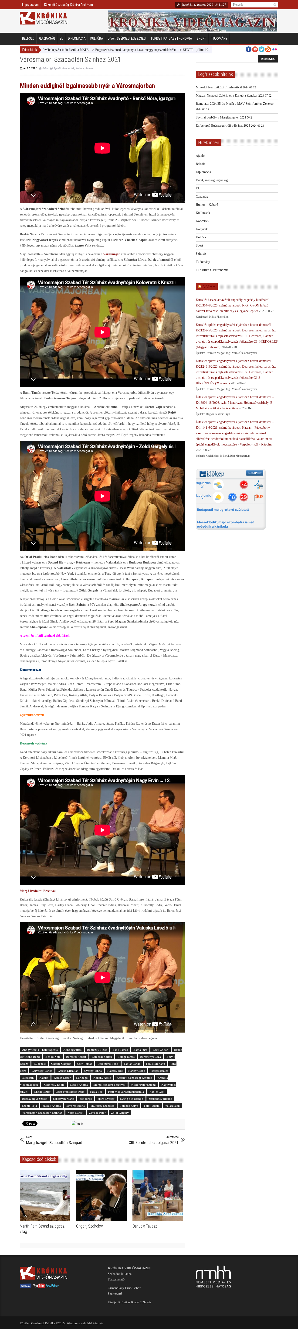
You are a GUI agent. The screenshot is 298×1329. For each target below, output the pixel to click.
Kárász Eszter (62, 1077)
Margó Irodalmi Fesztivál (109, 1084)
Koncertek (68, 68)
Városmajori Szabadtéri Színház (42, 1112)
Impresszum (30, 5)
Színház (90, 68)
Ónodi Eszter (42, 1091)
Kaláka (43, 1077)
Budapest (40, 1063)
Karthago (82, 1077)
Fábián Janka (132, 1063)
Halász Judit (115, 1070)
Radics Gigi (156, 1091)
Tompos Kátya (129, 1105)
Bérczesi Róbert (76, 1056)
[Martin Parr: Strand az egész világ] (46, 1195)
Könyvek (202, 229)
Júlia (45, 68)
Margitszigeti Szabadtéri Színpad (54, 1140)
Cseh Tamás (84, 1063)
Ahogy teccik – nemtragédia (40, 1049)
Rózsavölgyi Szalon (34, 1098)
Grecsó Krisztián (68, 1070)
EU (61, 38)
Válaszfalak (172, 1105)
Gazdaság (47, 38)
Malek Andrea (79, 1084)
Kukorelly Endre (54, 1084)
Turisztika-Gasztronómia (171, 38)
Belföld (28, 38)
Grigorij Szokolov (89, 1226)
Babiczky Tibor (97, 1049)
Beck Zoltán (160, 1049)
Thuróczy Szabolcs (102, 1105)
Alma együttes (72, 1049)
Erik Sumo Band (108, 1063)
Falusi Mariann (155, 1063)
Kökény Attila (102, 1077)
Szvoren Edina (75, 1105)
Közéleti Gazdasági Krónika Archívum (68, 5)
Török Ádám (151, 1105)
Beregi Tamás (126, 1056)
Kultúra (96, 38)
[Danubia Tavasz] (158, 1195)
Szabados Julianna (160, 1098)
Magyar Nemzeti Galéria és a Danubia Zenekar (226, 95)
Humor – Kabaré (207, 204)
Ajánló (57, 68)
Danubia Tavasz (144, 1226)
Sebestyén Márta (63, 1098)
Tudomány (219, 38)
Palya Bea (96, 1091)
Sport (201, 38)
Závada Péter (97, 1112)
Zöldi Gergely (120, 1112)
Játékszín (28, 1077)
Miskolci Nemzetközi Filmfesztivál (219, 87)
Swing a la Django (131, 1098)
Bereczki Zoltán (102, 1056)
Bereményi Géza (150, 1056)
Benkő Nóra (53, 1056)
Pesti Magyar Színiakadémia (126, 1091)
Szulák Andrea (52, 1105)
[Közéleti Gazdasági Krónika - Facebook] (25, 1287)
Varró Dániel (76, 1112)
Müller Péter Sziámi (143, 1084)
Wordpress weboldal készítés (85, 1323)
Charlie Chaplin (61, 1063)
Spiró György (106, 1098)
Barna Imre (140, 1049)
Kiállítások (203, 213)
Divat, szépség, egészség (127, 38)
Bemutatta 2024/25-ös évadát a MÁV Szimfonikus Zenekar (235, 103)
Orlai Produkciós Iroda (70, 1091)
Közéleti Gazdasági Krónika (134, 1077)
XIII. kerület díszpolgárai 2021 (154, 1140)
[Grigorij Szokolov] (102, 1195)
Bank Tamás (120, 1049)
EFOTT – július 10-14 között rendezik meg (160, 50)
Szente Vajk (29, 1105)
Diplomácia (77, 38)
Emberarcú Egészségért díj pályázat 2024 (223, 125)
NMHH (209, 286)
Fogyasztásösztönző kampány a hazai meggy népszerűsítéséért (84, 50)
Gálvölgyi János (42, 1070)
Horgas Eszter (159, 1070)
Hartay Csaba (136, 1070)
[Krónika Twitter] (53, 1287)
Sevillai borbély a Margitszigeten (217, 117)
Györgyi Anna (93, 1070)
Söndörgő (86, 1098)
